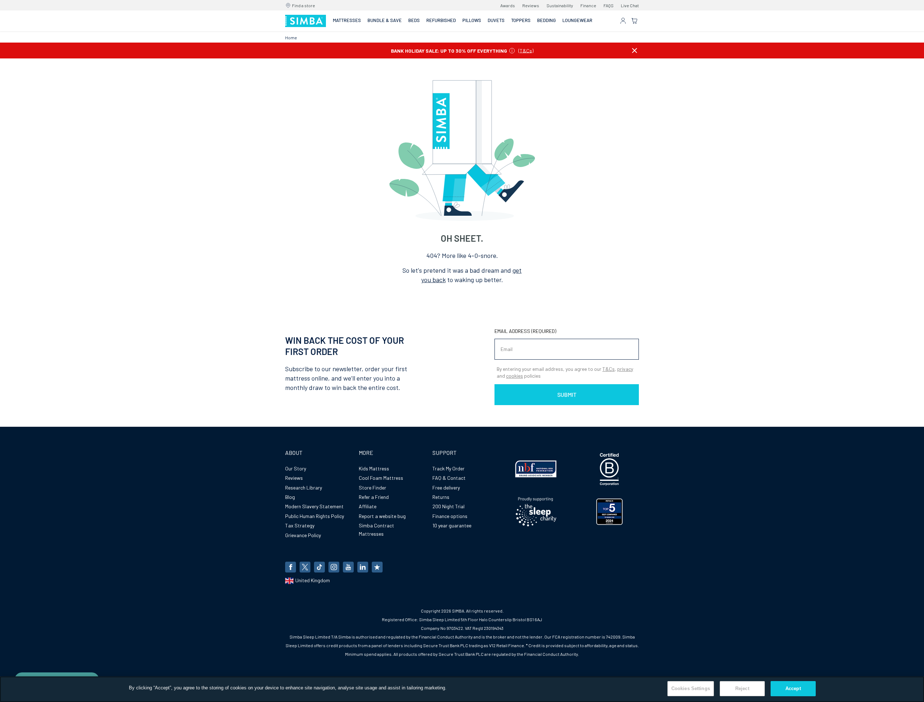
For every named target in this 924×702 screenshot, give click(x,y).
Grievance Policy (303, 535)
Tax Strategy (299, 525)
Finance (588, 5)
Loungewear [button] (577, 20)
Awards (507, 5)
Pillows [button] (471, 20)
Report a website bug (382, 516)
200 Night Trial (448, 506)
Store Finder (372, 487)
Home (291, 37)
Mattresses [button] (347, 20)
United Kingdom (312, 580)
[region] (462, 689)
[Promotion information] (512, 50)
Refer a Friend (374, 497)
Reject (742, 688)
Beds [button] (414, 20)
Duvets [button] (496, 20)
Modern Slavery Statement (314, 506)
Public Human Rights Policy (314, 516)
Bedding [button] (546, 20)
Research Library (303, 487)
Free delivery (446, 487)
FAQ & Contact (449, 478)
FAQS (608, 5)
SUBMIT (566, 394)
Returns (440, 497)
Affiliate (367, 506)
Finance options (449, 516)
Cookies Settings (690, 688)
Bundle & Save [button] (384, 20)
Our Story (295, 468)
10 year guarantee (451, 525)
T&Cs (526, 50)
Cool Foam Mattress (381, 478)
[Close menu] (634, 50)
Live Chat (630, 5)
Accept (793, 688)
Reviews (530, 5)
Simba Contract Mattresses (376, 529)
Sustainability (559, 5)
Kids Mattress (374, 468)
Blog (290, 497)
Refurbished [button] (441, 20)
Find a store (303, 5)
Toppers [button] (521, 20)
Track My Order (448, 468)
